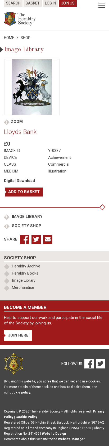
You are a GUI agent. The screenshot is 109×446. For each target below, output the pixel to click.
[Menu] (101, 5)
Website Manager (71, 439)
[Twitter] (99, 363)
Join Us (68, 3)
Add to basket (24, 191)
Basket (33, 3)
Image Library (27, 216)
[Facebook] (88, 363)
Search (13, 3)
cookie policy (20, 392)
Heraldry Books (25, 273)
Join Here (18, 335)
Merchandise (23, 287)
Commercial (58, 164)
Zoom (17, 121)
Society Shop (26, 225)
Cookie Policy (26, 417)
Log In (50, 3)
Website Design (54, 433)
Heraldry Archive (26, 266)
